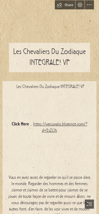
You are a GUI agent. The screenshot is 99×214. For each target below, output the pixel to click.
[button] (65, 4)
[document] (49, 107)
